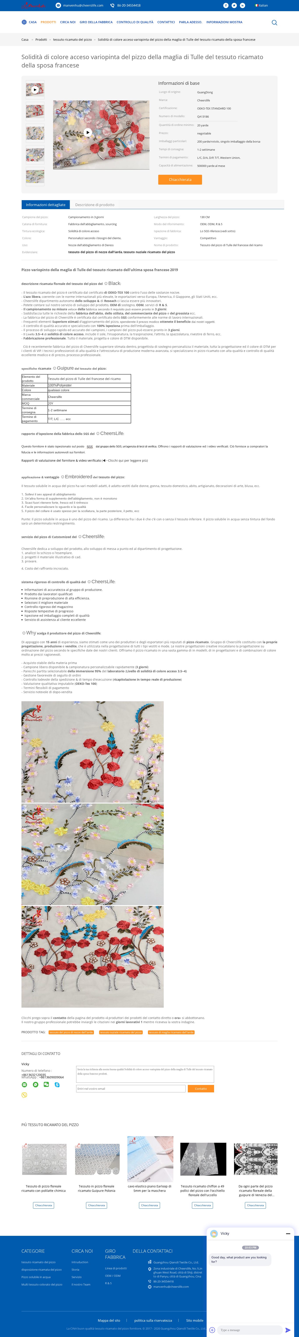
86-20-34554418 (129, 5)
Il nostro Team (81, 1284)
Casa (33, 22)
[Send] (288, 1330)
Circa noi (68, 22)
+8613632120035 (33, 1075)
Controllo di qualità (135, 22)
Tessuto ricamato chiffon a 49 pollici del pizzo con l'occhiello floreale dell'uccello (202, 1190)
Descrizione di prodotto (94, 204)
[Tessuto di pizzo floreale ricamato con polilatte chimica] (44, 1159)
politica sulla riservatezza (153, 1320)
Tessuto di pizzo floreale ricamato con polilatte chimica (43, 1188)
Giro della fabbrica (96, 22)
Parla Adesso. (190, 22)
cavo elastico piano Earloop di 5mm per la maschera (149, 1188)
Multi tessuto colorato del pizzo (41, 1284)
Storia (75, 1270)
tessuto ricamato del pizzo (38, 1262)
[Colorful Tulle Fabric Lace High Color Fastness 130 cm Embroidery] (101, 148)
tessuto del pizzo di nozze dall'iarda (71, 1032)
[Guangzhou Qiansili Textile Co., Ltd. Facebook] (227, 5)
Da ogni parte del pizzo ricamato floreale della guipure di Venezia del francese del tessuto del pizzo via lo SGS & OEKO (255, 1195)
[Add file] (212, 1330)
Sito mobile (194, 1320)
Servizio (77, 1277)
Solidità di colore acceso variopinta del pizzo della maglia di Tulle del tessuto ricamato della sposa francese (176, 39)
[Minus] (288, 1233)
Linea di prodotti (116, 1268)
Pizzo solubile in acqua (36, 1277)
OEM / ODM (113, 1276)
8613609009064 (52, 1077)
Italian (263, 5)
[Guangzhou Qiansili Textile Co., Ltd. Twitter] (235, 5)
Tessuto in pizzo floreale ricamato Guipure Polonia (96, 1188)
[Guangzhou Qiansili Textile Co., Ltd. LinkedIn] (243, 5)
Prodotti (48, 22)
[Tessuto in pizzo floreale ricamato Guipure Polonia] (97, 1159)
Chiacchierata (180, 179)
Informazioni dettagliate (45, 204)
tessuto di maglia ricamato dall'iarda (171, 1032)
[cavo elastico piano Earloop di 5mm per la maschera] (150, 1159)
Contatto (201, 1089)
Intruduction (80, 1262)
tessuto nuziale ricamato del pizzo (121, 1032)
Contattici (166, 22)
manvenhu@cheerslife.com (83, 5)
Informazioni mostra (224, 22)
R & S (108, 1283)
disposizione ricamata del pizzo (41, 1270)
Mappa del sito (109, 1320)
